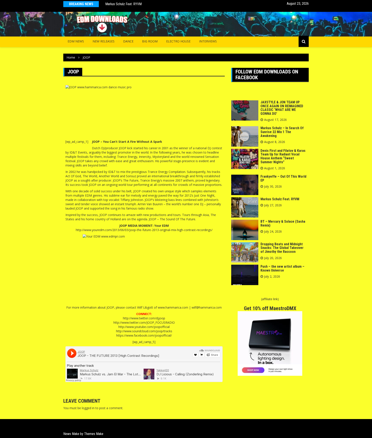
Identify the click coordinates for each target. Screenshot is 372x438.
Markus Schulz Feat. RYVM (279, 199)
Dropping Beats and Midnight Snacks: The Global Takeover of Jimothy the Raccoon (282, 248)
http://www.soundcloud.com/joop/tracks (144, 331)
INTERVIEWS (208, 41)
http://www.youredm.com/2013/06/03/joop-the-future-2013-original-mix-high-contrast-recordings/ (144, 230)
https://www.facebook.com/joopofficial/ (144, 335)
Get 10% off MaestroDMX (270, 308)
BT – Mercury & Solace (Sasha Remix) (131, 4)
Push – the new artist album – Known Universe (282, 268)
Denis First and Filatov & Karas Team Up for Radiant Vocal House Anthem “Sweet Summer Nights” (282, 156)
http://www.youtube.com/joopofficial (144, 327)
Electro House (178, 41)
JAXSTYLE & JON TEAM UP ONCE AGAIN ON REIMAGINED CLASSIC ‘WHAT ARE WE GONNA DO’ (281, 108)
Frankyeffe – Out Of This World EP (283, 178)
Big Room (150, 41)
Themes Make (93, 434)
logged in (88, 408)
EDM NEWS (76, 41)
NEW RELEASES (104, 41)
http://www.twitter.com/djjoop (144, 318)
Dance (128, 41)
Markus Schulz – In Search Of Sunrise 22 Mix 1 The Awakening (282, 132)
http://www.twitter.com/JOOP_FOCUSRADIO (144, 322)
